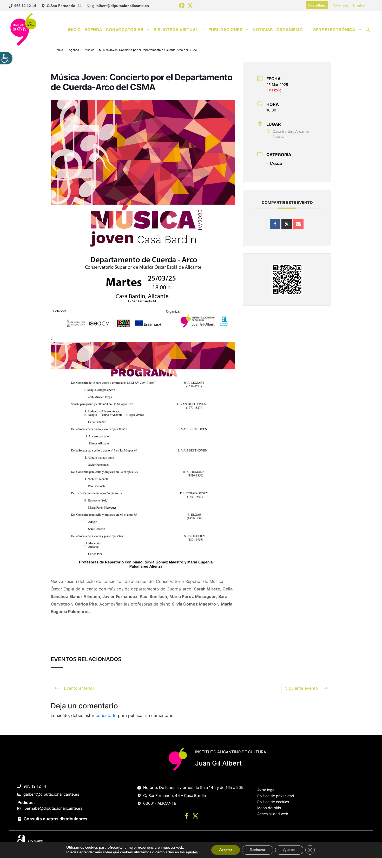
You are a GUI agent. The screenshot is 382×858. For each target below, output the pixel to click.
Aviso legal (266, 790)
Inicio (74, 29)
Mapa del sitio (269, 808)
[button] (368, 29)
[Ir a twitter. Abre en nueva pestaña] (195, 817)
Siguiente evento (301, 688)
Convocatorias (124, 29)
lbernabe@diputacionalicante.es (52, 808)
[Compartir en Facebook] (275, 224)
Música (89, 50)
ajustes (192, 852)
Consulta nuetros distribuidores (55, 818)
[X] (190, 6)
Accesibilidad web (272, 814)
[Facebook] (182, 6)
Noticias (263, 29)
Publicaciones (225, 29)
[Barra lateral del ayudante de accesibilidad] (6, 58)
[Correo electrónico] (298, 224)
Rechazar (257, 849)
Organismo (289, 29)
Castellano (317, 5)
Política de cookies (273, 802)
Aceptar (225, 849)
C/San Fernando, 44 (64, 6)
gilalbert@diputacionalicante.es (120, 6)
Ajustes (289, 849)
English (360, 5)
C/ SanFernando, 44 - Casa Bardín (174, 795)
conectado (106, 715)
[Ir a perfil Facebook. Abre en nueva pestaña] (186, 817)
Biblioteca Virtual (176, 29)
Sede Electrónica (334, 29)
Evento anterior (79, 688)
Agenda (93, 29)
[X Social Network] (286, 224)
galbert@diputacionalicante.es (51, 794)
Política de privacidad (275, 796)
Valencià (340, 5)
